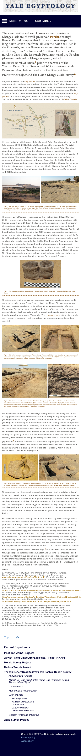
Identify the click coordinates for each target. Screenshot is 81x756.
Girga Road (30, 81)
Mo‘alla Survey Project (17, 662)
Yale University (8, 736)
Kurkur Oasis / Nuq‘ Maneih (23, 690)
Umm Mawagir (16, 695)
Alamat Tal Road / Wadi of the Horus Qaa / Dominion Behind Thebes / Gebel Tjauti (39, 681)
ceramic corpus (53, 315)
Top (6, 637)
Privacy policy (28, 737)
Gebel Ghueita (70, 99)
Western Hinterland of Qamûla (24, 715)
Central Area (18, 705)
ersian (54, 37)
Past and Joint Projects (19, 653)
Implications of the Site (23, 711)
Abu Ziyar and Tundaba (20, 676)
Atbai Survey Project (16, 719)
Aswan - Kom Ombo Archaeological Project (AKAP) (34, 657)
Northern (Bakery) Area (23, 702)
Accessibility (27, 741)
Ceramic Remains (20, 708)
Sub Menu (43, 20)
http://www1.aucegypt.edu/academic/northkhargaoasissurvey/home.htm (36, 601)
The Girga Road (19, 699)
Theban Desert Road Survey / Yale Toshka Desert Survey (37, 672)
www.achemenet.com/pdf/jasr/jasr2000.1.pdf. (24, 577)
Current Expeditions (17, 647)
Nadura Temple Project (17, 667)
